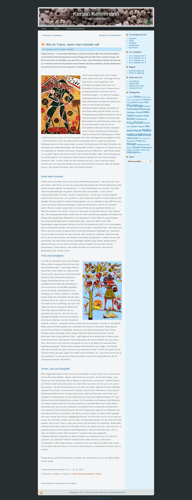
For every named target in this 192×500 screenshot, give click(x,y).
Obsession (142, 138)
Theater (136, 147)
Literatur (134, 126)
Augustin (132, 38)
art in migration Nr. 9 (137, 56)
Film (146, 102)
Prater (148, 138)
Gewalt (139, 112)
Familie (141, 102)
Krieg (130, 122)
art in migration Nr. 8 (137, 58)
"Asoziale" (130, 97)
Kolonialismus (141, 119)
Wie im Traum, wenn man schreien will (72, 44)
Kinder (74, 474)
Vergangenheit (135, 150)
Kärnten (146, 123)
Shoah (98, 474)
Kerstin (70, 49)
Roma (144, 141)
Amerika (144, 97)
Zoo (140, 152)
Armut (146, 99)
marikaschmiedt (135, 88)
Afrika (137, 96)
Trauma (145, 147)
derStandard (134, 45)
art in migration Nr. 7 (137, 60)
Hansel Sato (134, 83)
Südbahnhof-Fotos (136, 86)
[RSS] (41, 493)
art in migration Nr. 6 (137, 62)
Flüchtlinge (135, 106)
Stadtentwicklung (143, 145)
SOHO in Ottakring (136, 73)
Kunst (138, 122)
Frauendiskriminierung (138, 109)
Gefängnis (131, 112)
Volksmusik (145, 150)
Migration (141, 127)
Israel (146, 115)
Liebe (128, 126)
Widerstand (133, 152)
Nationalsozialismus (86, 474)
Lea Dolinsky (134, 81)
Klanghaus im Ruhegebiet (109, 35)
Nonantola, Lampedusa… (53, 35)
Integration (138, 116)
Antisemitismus (137, 100)
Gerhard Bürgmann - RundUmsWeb (99, 498)
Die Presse (133, 48)
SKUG (131, 41)
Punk (138, 141)
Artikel (56, 474)
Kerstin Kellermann (96, 14)
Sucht (129, 148)
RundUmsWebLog (136, 71)
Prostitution (131, 141)
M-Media (132, 43)
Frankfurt (146, 106)
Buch (135, 102)
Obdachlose (132, 138)
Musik (138, 130)
